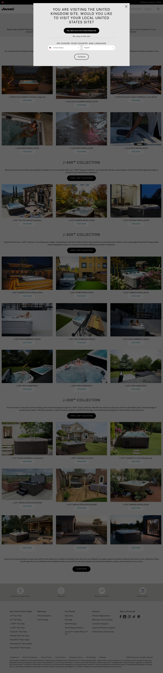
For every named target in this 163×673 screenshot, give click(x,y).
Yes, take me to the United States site (81, 30)
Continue (81, 57)
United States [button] (58, 47)
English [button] (87, 47)
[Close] (126, 6)
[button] (81, 36)
